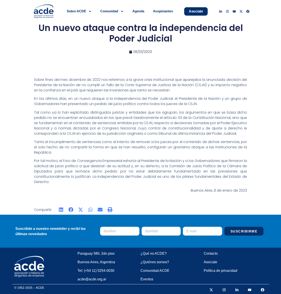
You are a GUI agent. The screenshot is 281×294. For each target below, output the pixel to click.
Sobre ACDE (76, 11)
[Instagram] (227, 11)
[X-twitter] (241, 11)
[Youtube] (234, 11)
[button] (61, 209)
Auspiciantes (163, 11)
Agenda (138, 11)
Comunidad (109, 11)
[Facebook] (247, 11)
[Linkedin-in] (220, 11)
